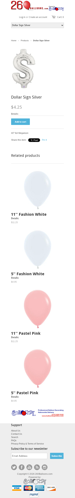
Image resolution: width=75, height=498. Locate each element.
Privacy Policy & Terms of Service (27, 443)
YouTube (29, 467)
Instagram (45, 467)
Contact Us (16, 434)
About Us (15, 430)
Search (14, 437)
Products (25, 40)
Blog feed (37, 467)
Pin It (44, 140)
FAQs (13, 440)
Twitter (14, 467)
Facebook (22, 467)
